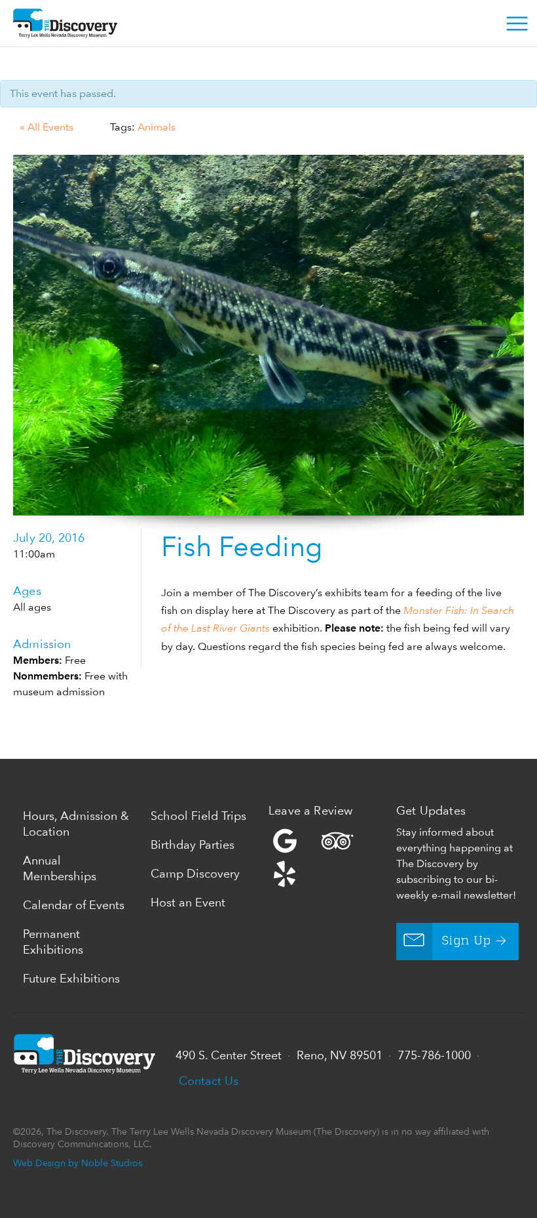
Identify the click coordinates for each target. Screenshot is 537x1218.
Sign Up (466, 941)
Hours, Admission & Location (76, 823)
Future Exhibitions (71, 978)
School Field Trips (198, 815)
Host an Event (188, 902)
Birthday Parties (192, 844)
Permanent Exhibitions (53, 941)
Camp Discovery (195, 873)
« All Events (46, 127)
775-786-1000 (434, 1055)
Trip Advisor (337, 840)
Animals (157, 127)
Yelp (329, 857)
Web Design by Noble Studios (77, 1162)
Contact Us (208, 1080)
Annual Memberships (59, 868)
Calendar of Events (73, 905)
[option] (268, 335)
